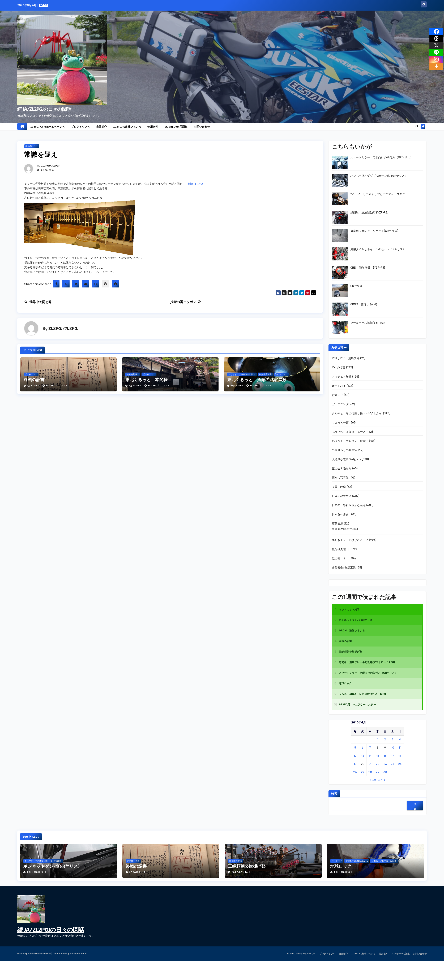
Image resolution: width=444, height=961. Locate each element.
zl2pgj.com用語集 (176, 126)
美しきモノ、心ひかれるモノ (350, 540)
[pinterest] (115, 283)
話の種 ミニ (31, 146)
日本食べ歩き (340, 514)
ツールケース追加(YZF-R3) (367, 322)
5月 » (381, 780)
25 (400, 764)
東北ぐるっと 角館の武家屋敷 (256, 379)
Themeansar (80, 953)
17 (392, 755)
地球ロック (341, 865)
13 (362, 755)
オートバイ (339, 385)
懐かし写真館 (340, 477)
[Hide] (442, 73)
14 (370, 755)
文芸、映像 (339, 486)
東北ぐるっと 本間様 (146, 379)
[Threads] (436, 38)
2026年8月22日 (36, 872)
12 (355, 755)
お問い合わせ (202, 126)
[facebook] (56, 283)
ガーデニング (340, 404)
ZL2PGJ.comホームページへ (47, 126)
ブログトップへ (80, 126)
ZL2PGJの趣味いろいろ (127, 126)
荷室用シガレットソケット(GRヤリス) (374, 231)
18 (399, 755)
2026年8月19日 (138, 872)
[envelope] (85, 283)
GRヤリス (356, 286)
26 (355, 772)
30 (385, 772)
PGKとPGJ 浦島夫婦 (346, 358)
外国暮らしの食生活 (344, 450)
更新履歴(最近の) (343, 529)
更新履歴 (337, 523)
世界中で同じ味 (40, 302)
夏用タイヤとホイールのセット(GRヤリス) (377, 249)
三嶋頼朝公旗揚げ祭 (247, 865)
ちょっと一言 (340, 422)
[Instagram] (436, 59)
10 (392, 747)
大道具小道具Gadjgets (346, 459)
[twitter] (66, 283)
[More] (436, 66)
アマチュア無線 (342, 376)
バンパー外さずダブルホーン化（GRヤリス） (378, 175)
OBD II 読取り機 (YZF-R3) (367, 267)
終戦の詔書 (34, 379)
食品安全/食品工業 (344, 567)
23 (385, 764)
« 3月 (373, 780)
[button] (417, 126)
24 (392, 764)
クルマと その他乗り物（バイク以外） (357, 413)
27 (362, 772)
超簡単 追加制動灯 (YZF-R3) (369, 212)
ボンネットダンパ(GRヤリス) (51, 865)
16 (385, 755)
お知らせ (337, 395)
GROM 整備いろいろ (364, 304)
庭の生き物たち (342, 468)
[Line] (436, 52)
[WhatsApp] (95, 283)
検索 (334, 793)
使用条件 (152, 126)
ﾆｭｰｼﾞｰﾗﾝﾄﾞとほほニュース (349, 431)
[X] (436, 45)
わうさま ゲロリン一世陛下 (241, 374)
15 (377, 755)
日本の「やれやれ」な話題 (349, 505)
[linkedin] (75, 283)
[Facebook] (436, 31)
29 (377, 772)
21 (370, 764)
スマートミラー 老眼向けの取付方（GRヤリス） (381, 157)
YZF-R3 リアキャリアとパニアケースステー (379, 194)
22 (377, 764)
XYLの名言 (338, 367)
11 (400, 747)
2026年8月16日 (240, 872)
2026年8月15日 (343, 872)
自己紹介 (101, 126)
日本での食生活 (342, 496)
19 (355, 764)
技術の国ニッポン (183, 302)
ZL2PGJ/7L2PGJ (50, 165)
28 (370, 772)
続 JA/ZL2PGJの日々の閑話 (44, 109)
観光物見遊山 (133, 374)
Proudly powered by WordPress (34, 953)
